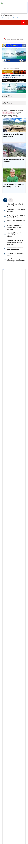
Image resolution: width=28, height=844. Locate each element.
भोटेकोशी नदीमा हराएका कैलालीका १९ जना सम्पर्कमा (15, 205)
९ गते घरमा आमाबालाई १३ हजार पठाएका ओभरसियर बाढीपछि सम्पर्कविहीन (14, 227)
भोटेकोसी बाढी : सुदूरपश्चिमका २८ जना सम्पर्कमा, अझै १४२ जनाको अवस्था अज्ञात (15, 242)
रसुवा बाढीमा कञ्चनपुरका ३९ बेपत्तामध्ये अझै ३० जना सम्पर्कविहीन (15, 260)
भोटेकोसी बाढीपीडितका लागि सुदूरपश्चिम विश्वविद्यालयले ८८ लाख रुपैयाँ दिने (15, 235)
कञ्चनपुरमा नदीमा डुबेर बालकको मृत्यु (16, 221)
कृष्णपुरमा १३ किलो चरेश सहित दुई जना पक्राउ (15, 254)
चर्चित (10, 200)
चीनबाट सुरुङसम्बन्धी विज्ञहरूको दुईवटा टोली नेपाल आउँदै (15, 249)
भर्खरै (5, 200)
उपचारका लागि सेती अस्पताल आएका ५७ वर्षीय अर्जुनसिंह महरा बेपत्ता (16, 216)
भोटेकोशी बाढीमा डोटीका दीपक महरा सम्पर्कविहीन (16, 210)
